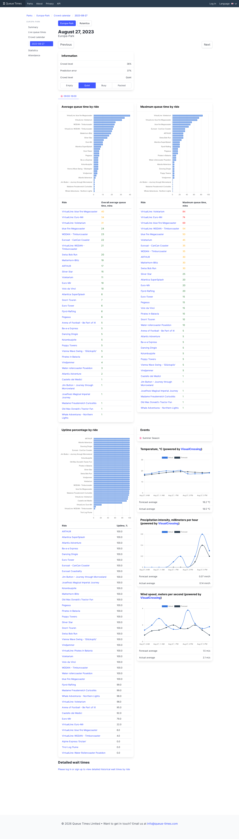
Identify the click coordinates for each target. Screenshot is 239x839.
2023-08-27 (38, 43)
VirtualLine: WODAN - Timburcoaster (160, 228)
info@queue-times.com (162, 823)
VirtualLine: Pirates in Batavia (77, 650)
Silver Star (67, 271)
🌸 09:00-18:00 (68, 96)
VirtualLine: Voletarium (74, 222)
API (58, 3)
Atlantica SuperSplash (73, 294)
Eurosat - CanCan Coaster (76, 240)
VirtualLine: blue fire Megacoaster (79, 211)
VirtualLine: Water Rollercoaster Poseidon (83, 752)
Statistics (33, 50)
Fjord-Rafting (69, 311)
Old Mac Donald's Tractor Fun (77, 408)
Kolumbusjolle (69, 339)
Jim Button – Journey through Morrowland (84, 576)
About (39, 3)
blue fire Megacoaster (73, 228)
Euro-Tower (68, 305)
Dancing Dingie (70, 334)
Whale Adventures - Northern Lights (160, 407)
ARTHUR (66, 266)
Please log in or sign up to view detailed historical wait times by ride (94, 769)
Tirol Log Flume (70, 747)
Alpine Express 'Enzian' (74, 741)
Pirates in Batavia (71, 356)
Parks (30, 3)
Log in (213, 3)
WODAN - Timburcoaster (75, 234)
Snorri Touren (69, 300)
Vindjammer (68, 362)
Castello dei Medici (72, 379)
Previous (66, 44)
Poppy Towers (69, 345)
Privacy (50, 3)
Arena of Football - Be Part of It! (79, 322)
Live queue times (37, 32)
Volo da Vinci (69, 288)
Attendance (34, 55)
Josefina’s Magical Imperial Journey (159, 390)
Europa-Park (67, 23)
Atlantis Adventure (71, 373)
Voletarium (67, 277)
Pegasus (66, 317)
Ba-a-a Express (70, 328)
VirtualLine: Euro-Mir (73, 217)
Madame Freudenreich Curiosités (79, 403)
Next (207, 44)
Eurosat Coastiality (72, 571)
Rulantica (84, 23)
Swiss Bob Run (69, 254)
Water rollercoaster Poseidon (77, 368)
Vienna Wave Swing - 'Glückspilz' (79, 351)
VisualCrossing (191, 449)
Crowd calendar (36, 37)
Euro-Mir (66, 283)
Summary (33, 27)
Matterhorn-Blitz (70, 260)
